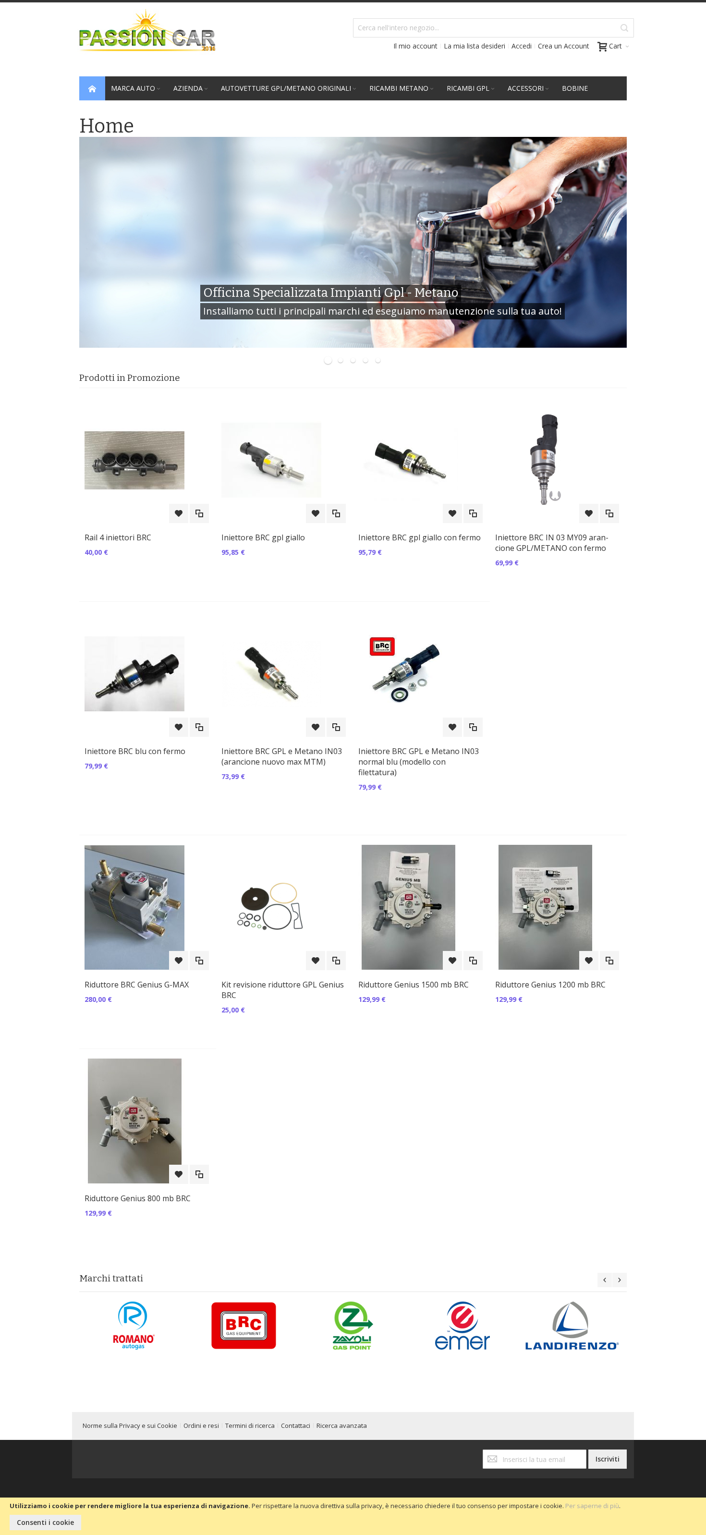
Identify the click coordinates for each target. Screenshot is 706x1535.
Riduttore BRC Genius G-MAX (137, 984)
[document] (353, 1516)
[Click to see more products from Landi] (572, 1326)
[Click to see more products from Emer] (462, 1326)
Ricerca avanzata (341, 1425)
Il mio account (415, 45)
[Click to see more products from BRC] (243, 1326)
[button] (178, 513)
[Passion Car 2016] (143, 36)
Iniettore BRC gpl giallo (263, 537)
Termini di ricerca (250, 1425)
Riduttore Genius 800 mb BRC (138, 1198)
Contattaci (295, 1425)
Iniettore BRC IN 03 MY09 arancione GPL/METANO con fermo (552, 542)
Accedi (521, 45)
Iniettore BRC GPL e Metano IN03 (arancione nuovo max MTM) (281, 756)
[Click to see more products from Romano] (134, 1326)
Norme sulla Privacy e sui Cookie (130, 1425)
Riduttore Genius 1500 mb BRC (413, 984)
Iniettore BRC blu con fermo (135, 751)
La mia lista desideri (474, 45)
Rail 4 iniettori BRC (118, 537)
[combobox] (493, 27)
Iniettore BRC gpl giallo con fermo (419, 537)
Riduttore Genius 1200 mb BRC (550, 984)
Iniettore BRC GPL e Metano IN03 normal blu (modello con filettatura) (418, 762)
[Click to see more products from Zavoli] (353, 1326)
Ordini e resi (201, 1425)
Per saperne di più (592, 1505)
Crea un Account (563, 45)
